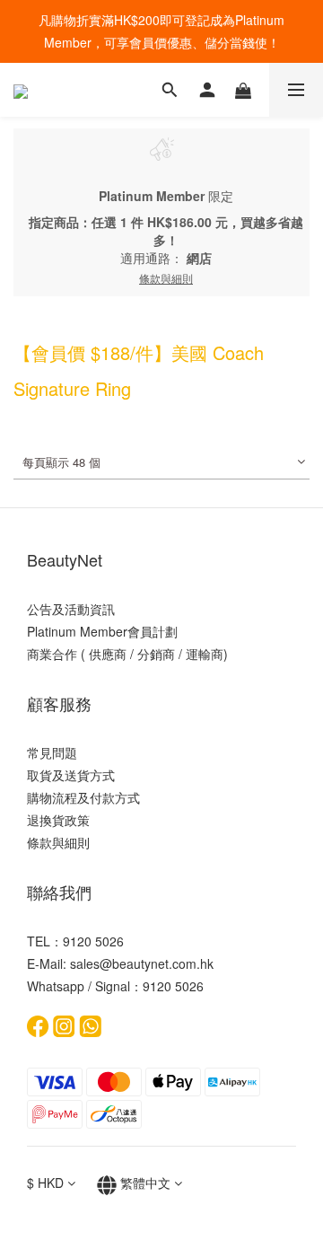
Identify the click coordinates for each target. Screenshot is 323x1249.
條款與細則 (58, 842)
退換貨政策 (58, 820)
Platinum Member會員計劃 (102, 631)
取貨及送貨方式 (71, 775)
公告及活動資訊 (71, 609)
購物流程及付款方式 (83, 797)
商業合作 (52, 654)
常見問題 (52, 752)
